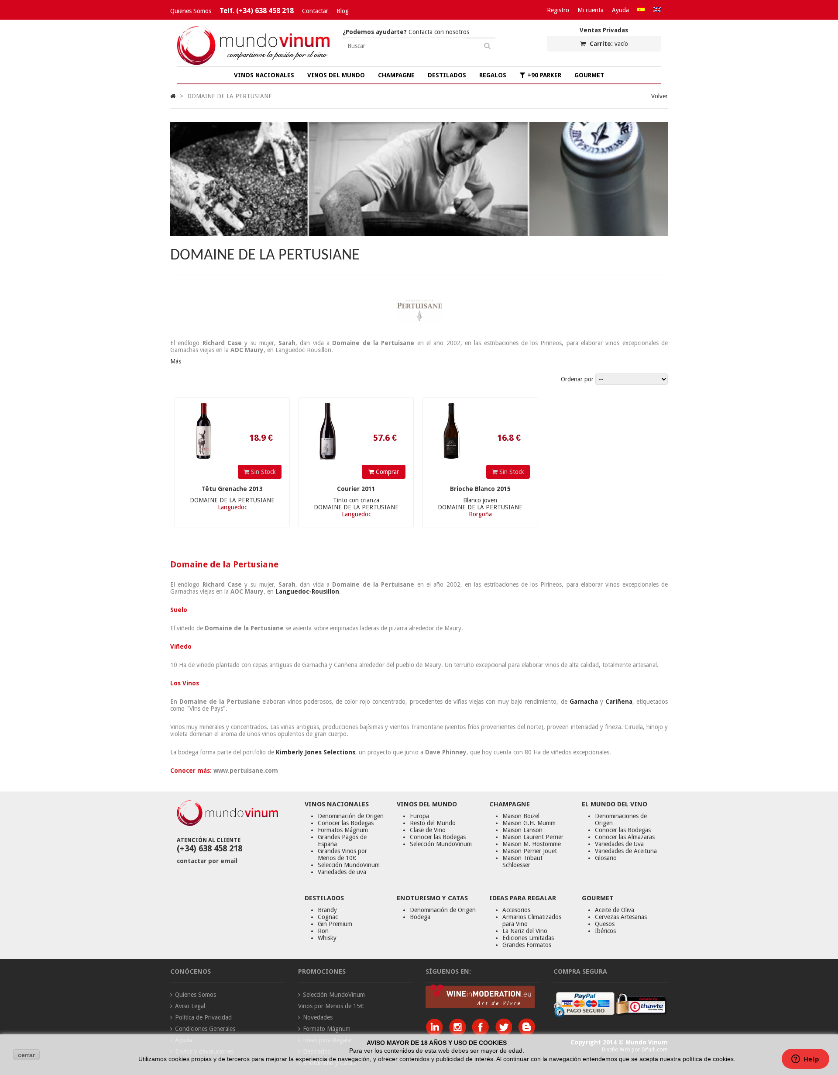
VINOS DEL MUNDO (336, 75)
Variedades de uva (342, 871)
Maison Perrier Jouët (529, 850)
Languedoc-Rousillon (307, 591)
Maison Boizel (520, 815)
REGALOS (492, 75)
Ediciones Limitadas (528, 937)
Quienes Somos (190, 10)
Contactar (315, 10)
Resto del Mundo (433, 822)
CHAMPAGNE (396, 75)
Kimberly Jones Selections (315, 752)
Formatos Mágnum (343, 829)
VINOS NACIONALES (264, 75)
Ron (323, 930)
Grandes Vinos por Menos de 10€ (342, 854)
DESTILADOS (447, 75)
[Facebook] (482, 1033)
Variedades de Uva (619, 843)
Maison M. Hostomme (531, 843)
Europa (419, 815)
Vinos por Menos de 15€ (331, 1005)
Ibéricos (605, 930)
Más (175, 361)
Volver (659, 96)
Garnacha (584, 701)
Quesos (605, 923)
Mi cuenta (590, 10)
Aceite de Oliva (614, 909)
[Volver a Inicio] (173, 96)
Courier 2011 (356, 488)
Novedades (318, 1017)
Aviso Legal (190, 1005)
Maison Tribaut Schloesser (522, 861)
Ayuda (620, 10)
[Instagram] (459, 1033)
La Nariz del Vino (524, 930)
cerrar (26, 1054)
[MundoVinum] (253, 62)
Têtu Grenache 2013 (232, 488)
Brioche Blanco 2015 (480, 488)
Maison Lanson (522, 829)
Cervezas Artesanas (621, 916)
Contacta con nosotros (406, 31)
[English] (657, 10)
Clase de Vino (428, 829)
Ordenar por (577, 379)
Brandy (327, 909)
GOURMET (589, 75)
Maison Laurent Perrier (532, 836)
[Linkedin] (436, 1033)
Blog (343, 10)
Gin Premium (335, 923)
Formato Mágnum (326, 1028)
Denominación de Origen (351, 815)
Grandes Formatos (526, 944)
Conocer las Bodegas (346, 822)
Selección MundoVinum (349, 864)
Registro (558, 10)
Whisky (327, 937)
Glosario (606, 857)
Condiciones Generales (205, 1028)
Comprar (386, 471)
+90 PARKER (543, 75)
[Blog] (526, 1033)
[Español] (641, 10)
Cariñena (618, 701)
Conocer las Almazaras (625, 836)
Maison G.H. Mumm (529, 822)
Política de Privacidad (203, 1017)
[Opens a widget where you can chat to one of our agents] (805, 1060)
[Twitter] (505, 1033)
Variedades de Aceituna (626, 850)
